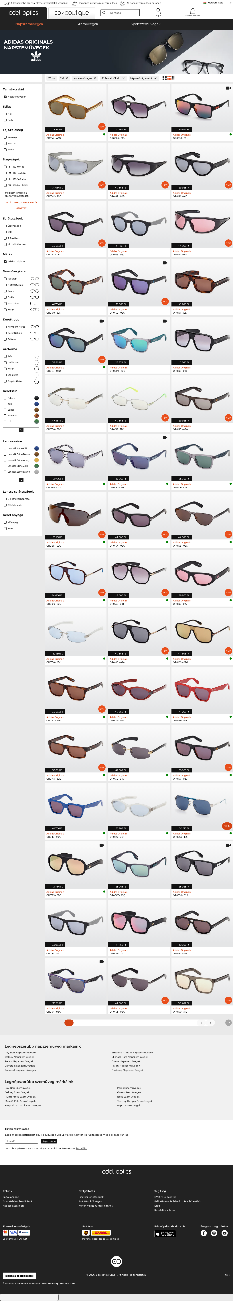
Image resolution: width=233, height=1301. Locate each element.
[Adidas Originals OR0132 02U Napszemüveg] (139, 921)
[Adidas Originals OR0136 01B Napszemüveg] (139, 572)
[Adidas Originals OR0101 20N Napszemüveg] (202, 455)
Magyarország (215, 2)
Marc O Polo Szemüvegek (20, 1101)
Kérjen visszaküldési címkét (95, 1205)
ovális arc (13, 362)
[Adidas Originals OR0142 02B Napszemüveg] (139, 164)
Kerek (11, 368)
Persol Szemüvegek (129, 1087)
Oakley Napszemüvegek (19, 1056)
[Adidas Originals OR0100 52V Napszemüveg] (75, 572)
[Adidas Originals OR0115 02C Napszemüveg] (75, 921)
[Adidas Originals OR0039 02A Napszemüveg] (202, 863)
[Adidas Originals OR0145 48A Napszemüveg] (202, 397)
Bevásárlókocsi (192, 15)
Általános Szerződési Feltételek (22, 1283)
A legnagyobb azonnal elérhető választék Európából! (39, 3)
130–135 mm (17, 173)
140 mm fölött (18, 185)
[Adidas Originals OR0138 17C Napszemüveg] (139, 397)
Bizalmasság (50, 1283)
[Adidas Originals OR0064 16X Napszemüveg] (202, 805)
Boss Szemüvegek (128, 1096)
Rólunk (7, 1191)
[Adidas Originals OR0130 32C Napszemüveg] (75, 397)
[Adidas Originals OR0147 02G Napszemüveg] (202, 746)
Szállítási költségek (90, 1201)
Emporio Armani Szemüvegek (23, 1105)
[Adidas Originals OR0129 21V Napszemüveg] (139, 805)
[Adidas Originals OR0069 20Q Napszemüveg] (139, 339)
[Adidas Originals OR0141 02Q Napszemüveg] (75, 339)
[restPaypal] (24, 1233)
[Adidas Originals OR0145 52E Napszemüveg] (75, 746)
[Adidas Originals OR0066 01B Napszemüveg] (139, 106)
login (158, 15)
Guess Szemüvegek (129, 1092)
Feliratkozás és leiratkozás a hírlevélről (177, 1201)
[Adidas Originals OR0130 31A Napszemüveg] (139, 746)
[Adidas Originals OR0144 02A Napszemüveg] (139, 513)
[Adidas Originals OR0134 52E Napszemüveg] (202, 921)
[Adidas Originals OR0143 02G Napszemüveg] (202, 513)
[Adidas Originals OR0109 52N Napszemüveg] (75, 281)
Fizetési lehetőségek (91, 1196)
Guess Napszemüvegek (126, 1061)
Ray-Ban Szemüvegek (18, 1087)
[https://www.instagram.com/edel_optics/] (214, 1234)
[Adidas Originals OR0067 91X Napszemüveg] (139, 455)
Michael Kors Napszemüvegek (130, 1056)
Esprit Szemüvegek (129, 1105)
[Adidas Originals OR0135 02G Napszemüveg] (75, 513)
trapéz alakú (15, 381)
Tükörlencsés (15, 505)
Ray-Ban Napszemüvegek (20, 1052)
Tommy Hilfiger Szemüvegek (135, 1101)
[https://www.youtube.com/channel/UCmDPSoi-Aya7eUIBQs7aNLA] (225, 1234)
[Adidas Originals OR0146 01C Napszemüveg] (202, 164)
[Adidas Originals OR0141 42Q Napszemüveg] (75, 106)
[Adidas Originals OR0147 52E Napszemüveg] (75, 688)
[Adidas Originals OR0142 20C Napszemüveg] (75, 164)
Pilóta (11, 291)
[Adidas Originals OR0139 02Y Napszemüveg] (202, 572)
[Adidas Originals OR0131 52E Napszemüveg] (202, 281)
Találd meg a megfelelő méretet (21, 205)
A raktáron (14, 238)
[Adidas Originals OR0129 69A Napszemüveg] (139, 688)
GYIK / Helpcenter (165, 1196)
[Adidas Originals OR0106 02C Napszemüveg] (139, 222)
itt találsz (81, 1148)
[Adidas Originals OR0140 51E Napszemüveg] (202, 979)
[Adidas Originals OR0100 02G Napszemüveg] (202, 630)
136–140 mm (18, 179)
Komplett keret (16, 326)
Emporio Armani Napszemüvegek (132, 1052)
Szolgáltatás (87, 1191)
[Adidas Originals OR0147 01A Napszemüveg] (75, 222)
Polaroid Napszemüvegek (20, 1070)
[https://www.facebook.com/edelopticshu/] (204, 1234)
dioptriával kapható (19, 499)
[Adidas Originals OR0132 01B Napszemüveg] (202, 339)
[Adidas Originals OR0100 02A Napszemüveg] (139, 630)
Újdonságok (14, 225)
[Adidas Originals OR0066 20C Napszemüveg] (75, 455)
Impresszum (67, 1283)
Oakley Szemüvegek (17, 1092)
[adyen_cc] (5, 1233)
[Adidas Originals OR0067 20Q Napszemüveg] (139, 863)
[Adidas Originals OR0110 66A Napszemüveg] (202, 688)
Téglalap (12, 278)
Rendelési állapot (164, 1210)
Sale (10, 232)
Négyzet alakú (15, 284)
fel (227, 1274)
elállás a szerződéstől (19, 1275)
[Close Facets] (21, 78)
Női (9, 113)
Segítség (160, 1191)
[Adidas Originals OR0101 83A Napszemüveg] (75, 979)
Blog (157, 1205)
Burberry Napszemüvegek (127, 1070)
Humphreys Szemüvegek (20, 1096)
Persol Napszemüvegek (19, 1061)
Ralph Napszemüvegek (126, 1065)
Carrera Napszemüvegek (20, 1065)
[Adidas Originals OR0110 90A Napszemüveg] (75, 805)
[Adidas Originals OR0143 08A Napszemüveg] (139, 979)
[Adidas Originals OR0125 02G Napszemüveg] (75, 863)
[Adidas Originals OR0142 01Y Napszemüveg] (202, 222)
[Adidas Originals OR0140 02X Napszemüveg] (139, 281)
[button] (23, 13)
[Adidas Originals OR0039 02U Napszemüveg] (202, 106)
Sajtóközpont (11, 1196)
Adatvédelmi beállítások (17, 1201)
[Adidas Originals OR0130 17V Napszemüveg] (75, 630)
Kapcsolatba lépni (14, 1205)
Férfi (10, 120)
